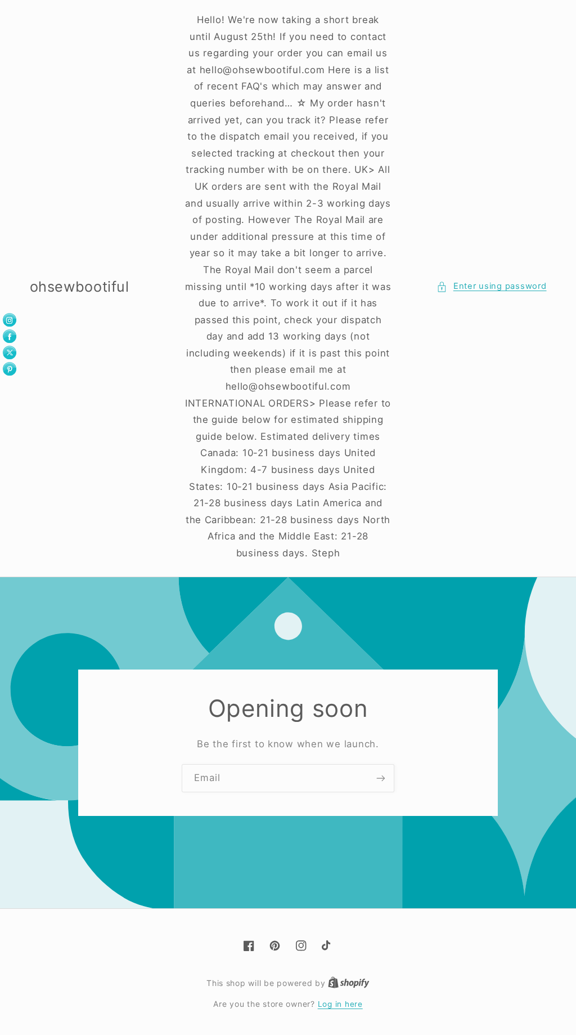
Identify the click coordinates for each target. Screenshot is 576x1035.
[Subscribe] (381, 778)
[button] (491, 286)
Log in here (340, 1004)
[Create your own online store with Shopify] (349, 983)
